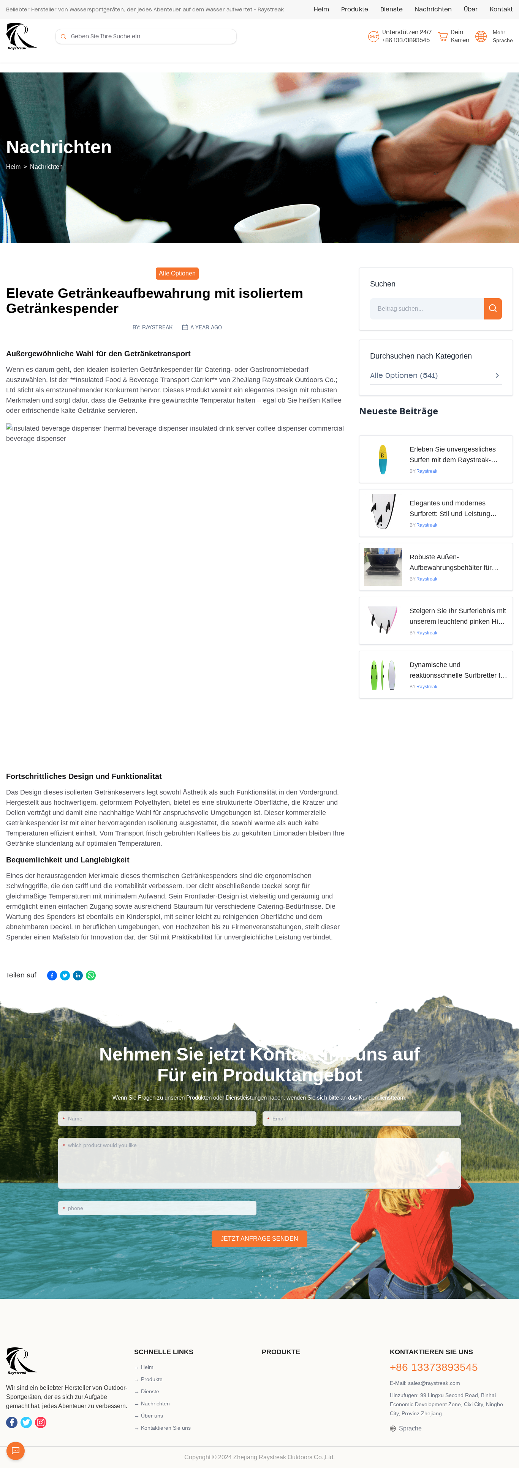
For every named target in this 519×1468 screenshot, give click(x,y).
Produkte (354, 9)
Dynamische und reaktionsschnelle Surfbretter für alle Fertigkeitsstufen (458, 671)
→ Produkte (148, 1379)
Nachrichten (433, 9)
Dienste (391, 9)
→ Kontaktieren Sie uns (162, 1428)
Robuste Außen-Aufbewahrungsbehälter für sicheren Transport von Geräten (458, 563)
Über (471, 9)
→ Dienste (146, 1391)
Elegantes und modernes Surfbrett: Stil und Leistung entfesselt (450, 509)
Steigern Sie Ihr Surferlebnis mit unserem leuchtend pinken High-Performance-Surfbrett (459, 617)
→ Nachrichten (152, 1403)
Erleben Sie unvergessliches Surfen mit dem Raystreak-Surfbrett (453, 455)
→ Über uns (148, 1416)
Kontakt (501, 9)
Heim (321, 9)
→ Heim (143, 1367)
